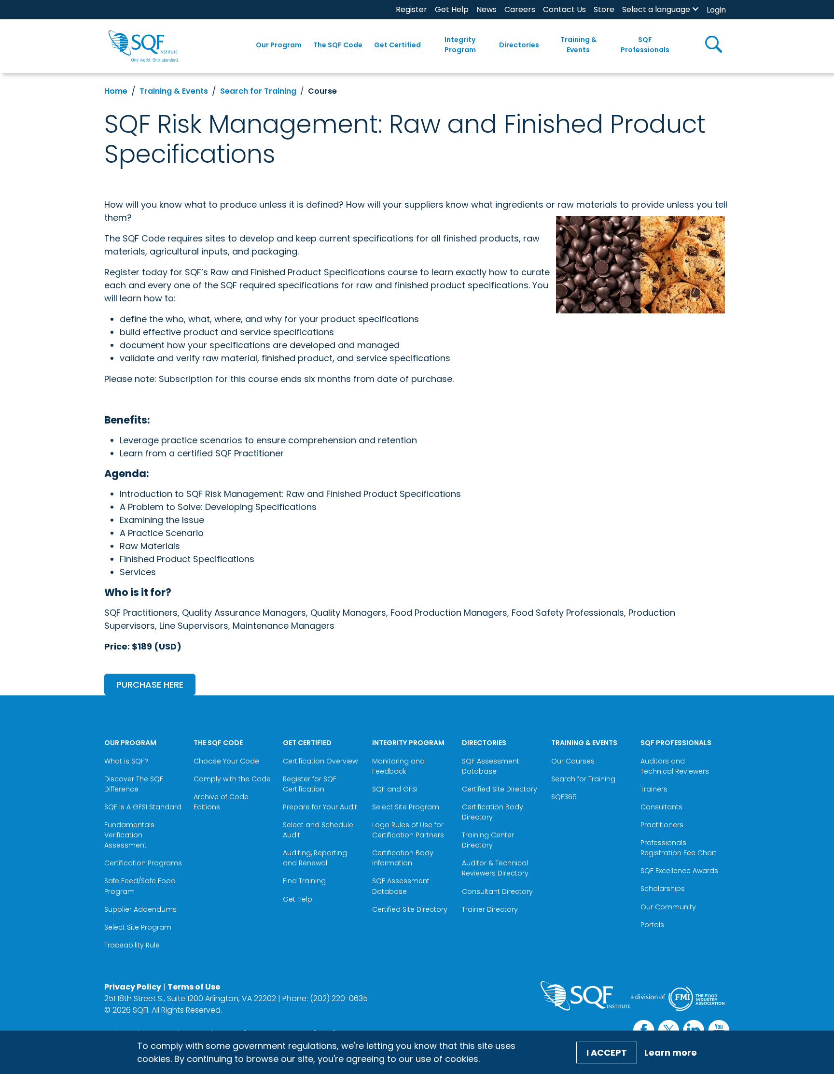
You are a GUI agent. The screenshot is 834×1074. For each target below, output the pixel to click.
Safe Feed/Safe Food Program (140, 886)
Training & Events (578, 45)
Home (115, 91)
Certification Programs (143, 863)
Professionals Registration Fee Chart (678, 848)
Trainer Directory (490, 909)
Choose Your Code (226, 761)
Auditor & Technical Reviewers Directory (496, 868)
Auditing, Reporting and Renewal (315, 858)
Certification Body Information (402, 858)
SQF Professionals (645, 45)
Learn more (670, 1052)
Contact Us (564, 9)
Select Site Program (138, 927)
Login (716, 9)
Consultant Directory (497, 891)
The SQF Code (337, 45)
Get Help (452, 9)
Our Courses (573, 761)
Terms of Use (193, 986)
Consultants (661, 807)
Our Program (279, 45)
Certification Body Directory (492, 812)
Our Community (668, 907)
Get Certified (397, 45)
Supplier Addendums (140, 909)
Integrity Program (460, 45)
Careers (519, 9)
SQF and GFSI (394, 789)
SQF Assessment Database (401, 886)
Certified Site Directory (410, 909)
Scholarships (662, 888)
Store (604, 9)
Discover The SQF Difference (133, 784)
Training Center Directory (488, 840)
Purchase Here (149, 684)
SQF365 (564, 797)
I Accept (606, 1052)
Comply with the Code (232, 779)
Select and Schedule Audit (318, 830)
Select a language (656, 9)
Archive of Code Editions (221, 802)
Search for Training (258, 91)
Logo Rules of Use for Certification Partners (408, 830)
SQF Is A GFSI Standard (142, 807)
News (486, 9)
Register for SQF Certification (309, 784)
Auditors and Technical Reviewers (674, 766)
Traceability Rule (132, 945)
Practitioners (661, 825)
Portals (652, 925)
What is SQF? (126, 761)
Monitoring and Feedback (398, 766)
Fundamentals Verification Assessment (129, 835)
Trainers (653, 789)
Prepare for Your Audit (320, 807)
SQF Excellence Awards (679, 871)
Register (411, 9)
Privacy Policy (132, 986)
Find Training (304, 881)
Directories (519, 45)
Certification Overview (320, 761)
